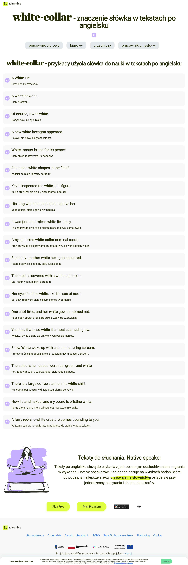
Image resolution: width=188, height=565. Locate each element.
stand (26, 401)
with (48, 276)
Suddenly (18, 258)
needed (43, 366)
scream (88, 348)
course (21, 114)
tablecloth (73, 276)
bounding (80, 419)
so (38, 330)
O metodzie (54, 535)
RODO (96, 535)
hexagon (39, 132)
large (32, 383)
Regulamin (82, 535)
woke (36, 348)
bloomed (76, 312)
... (37, 96)
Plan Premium (92, 506)
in (52, 168)
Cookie (157, 535)
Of (13, 114)
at (70, 294)
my (52, 401)
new (18, 132)
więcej (128, 553)
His (14, 204)
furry (18, 419)
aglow (84, 330)
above (64, 204)
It (12, 222)
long (21, 204)
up (43, 348)
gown (63, 312)
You (14, 330)
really (66, 222)
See (14, 168)
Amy (15, 240)
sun (65, 294)
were (53, 366)
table (23, 276)
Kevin (15, 186)
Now (15, 401)
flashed (32, 294)
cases (74, 240)
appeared (54, 132)
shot (22, 312)
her (72, 204)
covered (37, 276)
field (64, 168)
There (16, 383)
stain (53, 383)
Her (14, 294)
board (60, 401)
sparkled (51, 204)
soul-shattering (69, 348)
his (65, 383)
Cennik (69, 535)
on (59, 383)
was (35, 114)
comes (66, 419)
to (90, 419)
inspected (29, 186)
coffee (42, 383)
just (25, 222)
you (96, 419)
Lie (27, 78)
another (34, 258)
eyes (22, 294)
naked (37, 401)
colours (25, 366)
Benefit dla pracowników (118, 535)
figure (65, 186)
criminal (61, 240)
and (39, 312)
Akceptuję (167, 561)
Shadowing (143, 535)
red (86, 312)
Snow (15, 348)
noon (77, 294)
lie (59, 222)
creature (53, 419)
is (28, 276)
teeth (39, 204)
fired (30, 312)
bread (38, 150)
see (21, 330)
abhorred (26, 240)
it (30, 114)
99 (52, 150)
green (69, 366)
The (14, 276)
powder (30, 96)
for (46, 150)
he (34, 366)
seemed (72, 330)
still (57, 186)
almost (59, 330)
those (23, 168)
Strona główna (35, 535)
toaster (27, 150)
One (14, 312)
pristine (76, 401)
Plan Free (58, 506)
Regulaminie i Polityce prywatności (123, 563)
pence (60, 150)
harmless (39, 222)
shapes (44, 168)
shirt (81, 383)
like (52, 294)
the (57, 168)
